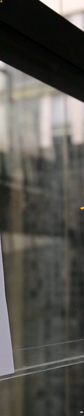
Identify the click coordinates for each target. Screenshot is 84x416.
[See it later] (82, 208)
